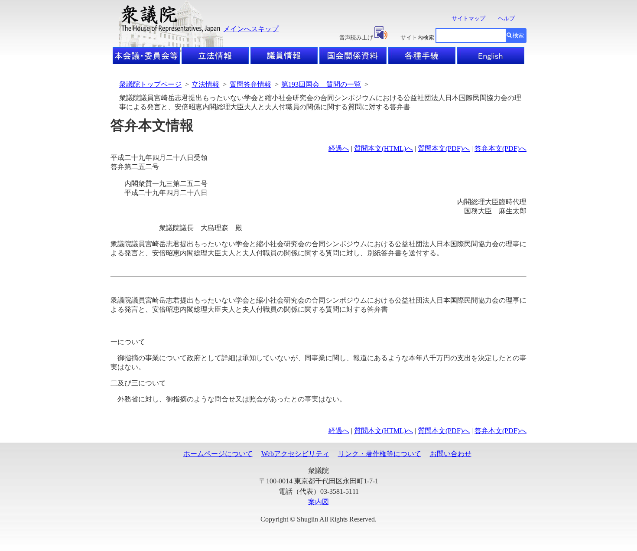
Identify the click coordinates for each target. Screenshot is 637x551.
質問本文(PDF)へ (444, 148)
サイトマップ (468, 18)
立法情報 (205, 84)
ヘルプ (506, 18)
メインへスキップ (251, 29)
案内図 (318, 501)
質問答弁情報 (250, 84)
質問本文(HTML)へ (383, 148)
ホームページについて (218, 453)
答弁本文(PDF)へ (500, 148)
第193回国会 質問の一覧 (321, 84)
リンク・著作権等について (379, 453)
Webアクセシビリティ (295, 453)
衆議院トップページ (150, 84)
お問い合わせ (450, 453)
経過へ (338, 148)
